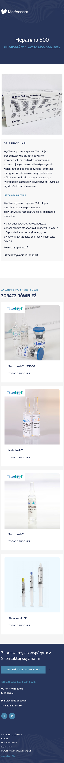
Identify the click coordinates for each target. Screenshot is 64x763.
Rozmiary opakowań (16, 247)
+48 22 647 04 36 (11, 705)
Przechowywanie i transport (21, 255)
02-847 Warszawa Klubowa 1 (12, 690)
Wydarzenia (9, 742)
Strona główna (11, 734)
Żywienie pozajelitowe (44, 47)
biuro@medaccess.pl (14, 700)
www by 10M (8, 756)
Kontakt (7, 746)
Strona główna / (15, 47)
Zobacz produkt (19, 373)
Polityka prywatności (16, 750)
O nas (4, 738)
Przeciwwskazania (15, 195)
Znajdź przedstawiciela (23, 670)
